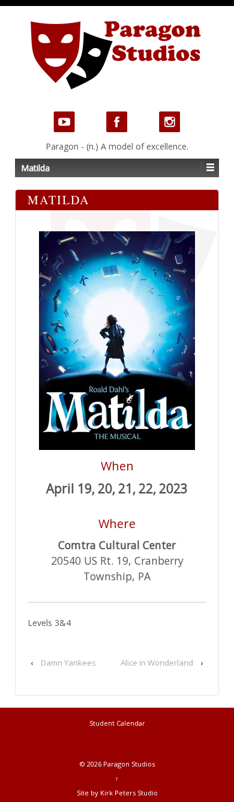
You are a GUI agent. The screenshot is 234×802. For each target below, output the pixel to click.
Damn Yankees (68, 662)
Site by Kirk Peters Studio (117, 792)
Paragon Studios (128, 763)
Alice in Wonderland (157, 662)
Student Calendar (117, 723)
